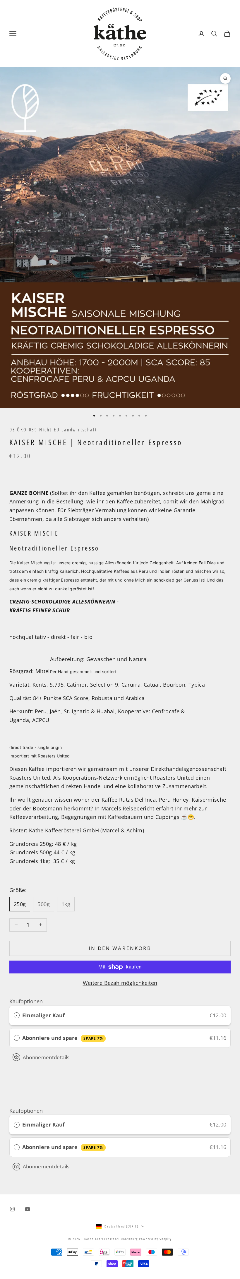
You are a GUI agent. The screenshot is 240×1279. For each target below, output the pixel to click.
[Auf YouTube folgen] (27, 1209)
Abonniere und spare (62, 1037)
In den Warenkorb (120, 948)
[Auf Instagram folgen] (12, 1209)
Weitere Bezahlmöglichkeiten (120, 982)
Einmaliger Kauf (43, 1015)
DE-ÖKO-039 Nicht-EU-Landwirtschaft (53, 429)
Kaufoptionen (26, 1001)
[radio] (17, 1015)
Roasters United (29, 777)
